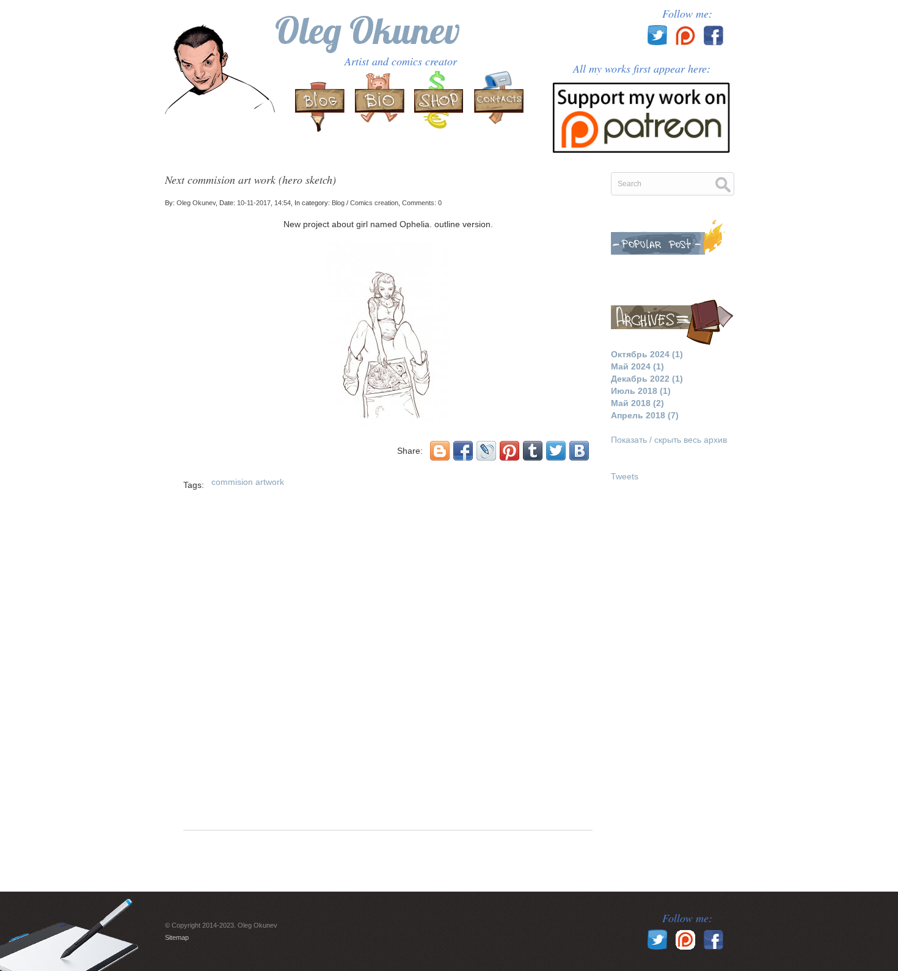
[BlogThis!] (440, 450)
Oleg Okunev (367, 30)
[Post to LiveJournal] (486, 450)
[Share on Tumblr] (532, 450)
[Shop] (439, 103)
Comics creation (374, 202)
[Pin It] (509, 450)
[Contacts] (497, 103)
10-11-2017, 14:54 (264, 202)
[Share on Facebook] (463, 450)
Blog (338, 202)
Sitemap (177, 937)
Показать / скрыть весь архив (669, 440)
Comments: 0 (422, 202)
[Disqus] (388, 668)
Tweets (624, 476)
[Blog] (321, 103)
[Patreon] (641, 113)
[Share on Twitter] (556, 450)
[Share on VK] (579, 450)
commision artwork (247, 482)
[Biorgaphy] (380, 103)
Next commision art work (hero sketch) (250, 179)
